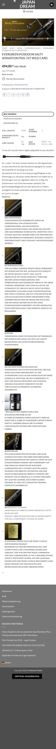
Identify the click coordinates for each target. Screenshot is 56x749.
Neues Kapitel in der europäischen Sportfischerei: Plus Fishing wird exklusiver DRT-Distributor (26, 633)
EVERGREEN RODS (33, 48)
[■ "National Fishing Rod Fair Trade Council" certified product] (13, 531)
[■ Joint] (13, 323)
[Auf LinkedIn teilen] (28, 95)
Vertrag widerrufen (27, 676)
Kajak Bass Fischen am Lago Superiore (19, 655)
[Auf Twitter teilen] (14, 95)
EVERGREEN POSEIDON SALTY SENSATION (27, 89)
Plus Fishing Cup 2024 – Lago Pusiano (19, 640)
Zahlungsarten (8, 611)
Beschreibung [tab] (10, 114)
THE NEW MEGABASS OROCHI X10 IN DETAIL (23, 645)
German (7, 663)
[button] (3, 4)
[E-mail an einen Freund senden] (18, 95)
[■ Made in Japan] (13, 497)
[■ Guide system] (13, 255)
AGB (4, 596)
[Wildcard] (28, 156)
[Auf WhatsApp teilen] (4, 95)
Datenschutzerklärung (12, 616)
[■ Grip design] (13, 441)
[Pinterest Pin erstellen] (23, 95)
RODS (19, 48)
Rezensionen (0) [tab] (11, 123)
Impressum (7, 591)
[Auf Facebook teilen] (9, 95)
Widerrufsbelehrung (11, 601)
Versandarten (8, 606)
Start (4, 48)
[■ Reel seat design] (13, 357)
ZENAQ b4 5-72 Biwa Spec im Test (17, 650)
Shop (12, 48)
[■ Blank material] (13, 207)
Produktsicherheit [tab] (13, 119)
